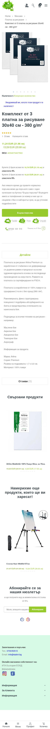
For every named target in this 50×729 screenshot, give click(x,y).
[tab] (25, 254)
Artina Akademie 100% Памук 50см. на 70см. (25, 464)
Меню (18, 726)
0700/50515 (12, 650)
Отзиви (24, 381)
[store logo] (8, 5)
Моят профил (27, 5)
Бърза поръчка (25, 212)
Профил (30, 726)
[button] (13, 92)
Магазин (19, 15)
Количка (43, 726)
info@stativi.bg (15, 654)
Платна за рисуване (14, 19)
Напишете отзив (20, 136)
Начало (6, 726)
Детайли (25, 255)
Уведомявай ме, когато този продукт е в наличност (23, 104)
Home (8, 15)
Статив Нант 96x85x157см (18, 563)
